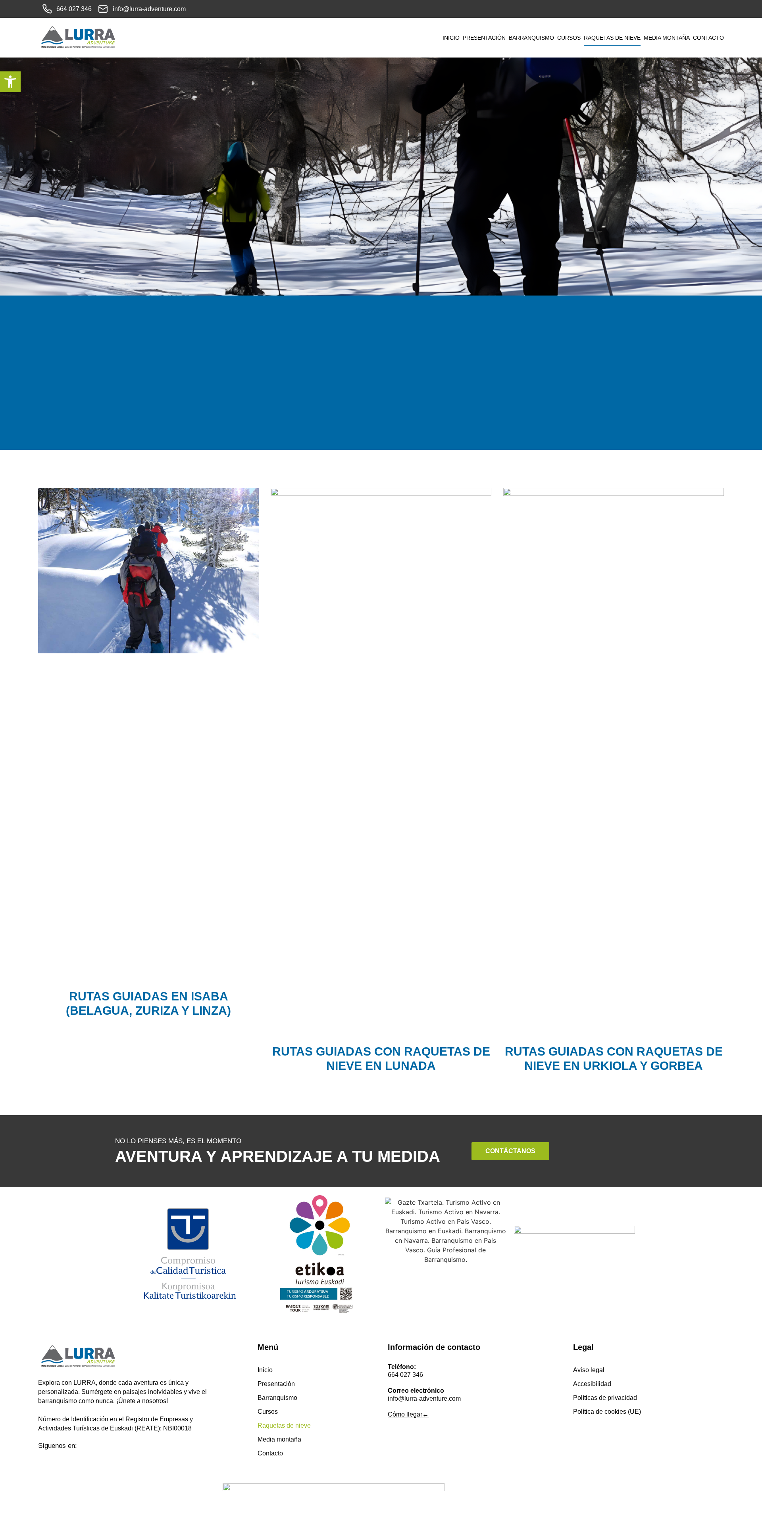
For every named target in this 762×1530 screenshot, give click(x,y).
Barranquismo (531, 38)
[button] (10, 81)
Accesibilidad (592, 1383)
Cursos (569, 38)
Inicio (451, 38)
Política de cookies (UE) (607, 1411)
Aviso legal (588, 1370)
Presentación (484, 38)
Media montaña (667, 38)
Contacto (708, 38)
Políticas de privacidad (605, 1397)
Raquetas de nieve (612, 38)
